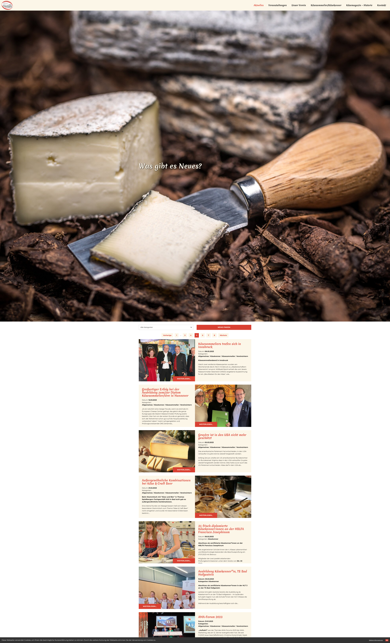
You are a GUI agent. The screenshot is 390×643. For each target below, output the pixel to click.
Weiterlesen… (184, 379)
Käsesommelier (228, 356)
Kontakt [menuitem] (381, 5)
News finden (224, 327)
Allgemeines (203, 356)
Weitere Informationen (376, 640)
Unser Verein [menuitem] (299, 5)
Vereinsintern (242, 356)
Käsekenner (215, 356)
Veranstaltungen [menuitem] (277, 5)
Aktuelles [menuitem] (260, 5)
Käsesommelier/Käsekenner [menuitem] (326, 5)
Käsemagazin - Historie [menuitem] (359, 5)
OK (387, 640)
